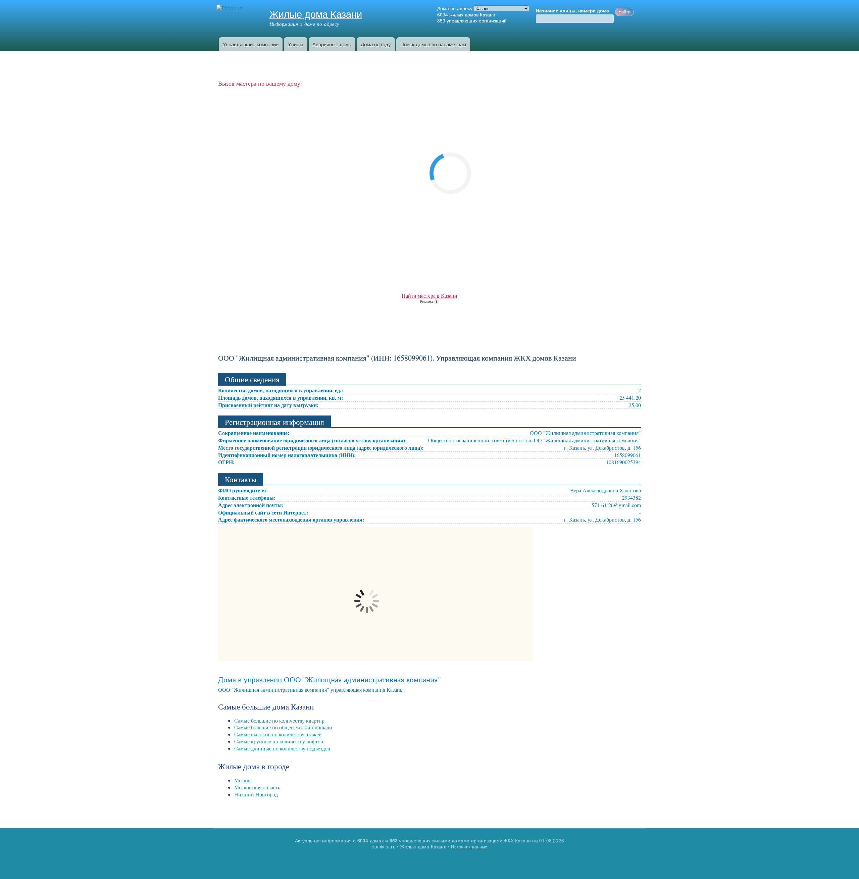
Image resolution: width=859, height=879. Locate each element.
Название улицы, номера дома (572, 11)
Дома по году (376, 44)
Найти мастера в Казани (429, 295)
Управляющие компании (251, 44)
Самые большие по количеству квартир (279, 720)
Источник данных (469, 846)
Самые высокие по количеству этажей (278, 734)
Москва (243, 780)
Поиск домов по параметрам (433, 44)
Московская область (257, 787)
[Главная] (230, 8)
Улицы (295, 44)
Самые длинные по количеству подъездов (282, 748)
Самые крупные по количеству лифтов (278, 741)
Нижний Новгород (256, 794)
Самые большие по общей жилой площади (283, 727)
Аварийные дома (331, 44)
